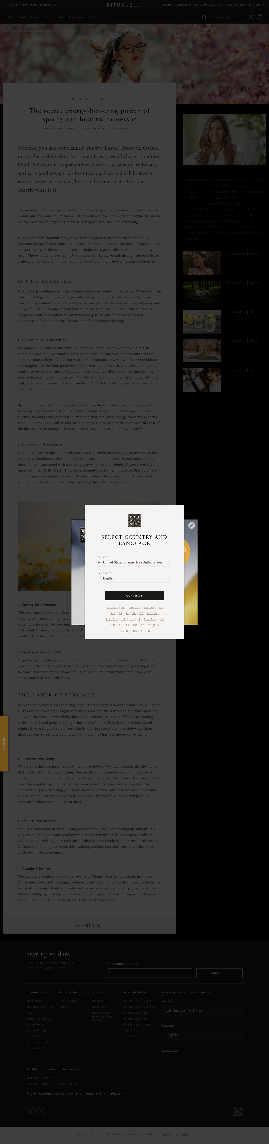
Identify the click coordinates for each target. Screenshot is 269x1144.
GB (142, 613)
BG (123, 607)
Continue (134, 595)
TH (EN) (124, 631)
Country (103, 557)
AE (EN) (146, 631)
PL (121, 625)
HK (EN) (153, 613)
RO (135, 625)
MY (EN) (150, 619)
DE (161, 607)
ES (120, 613)
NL (162, 619)
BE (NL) (112, 607)
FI (127, 613)
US (135, 631)
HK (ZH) (112, 619)
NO (113, 625)
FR (134, 613)
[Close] (178, 511)
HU (131, 619)
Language (104, 573)
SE (142, 625)
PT (128, 625)
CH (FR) (150, 607)
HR (124, 619)
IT (138, 619)
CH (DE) (135, 607)
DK (113, 613)
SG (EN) (153, 625)
